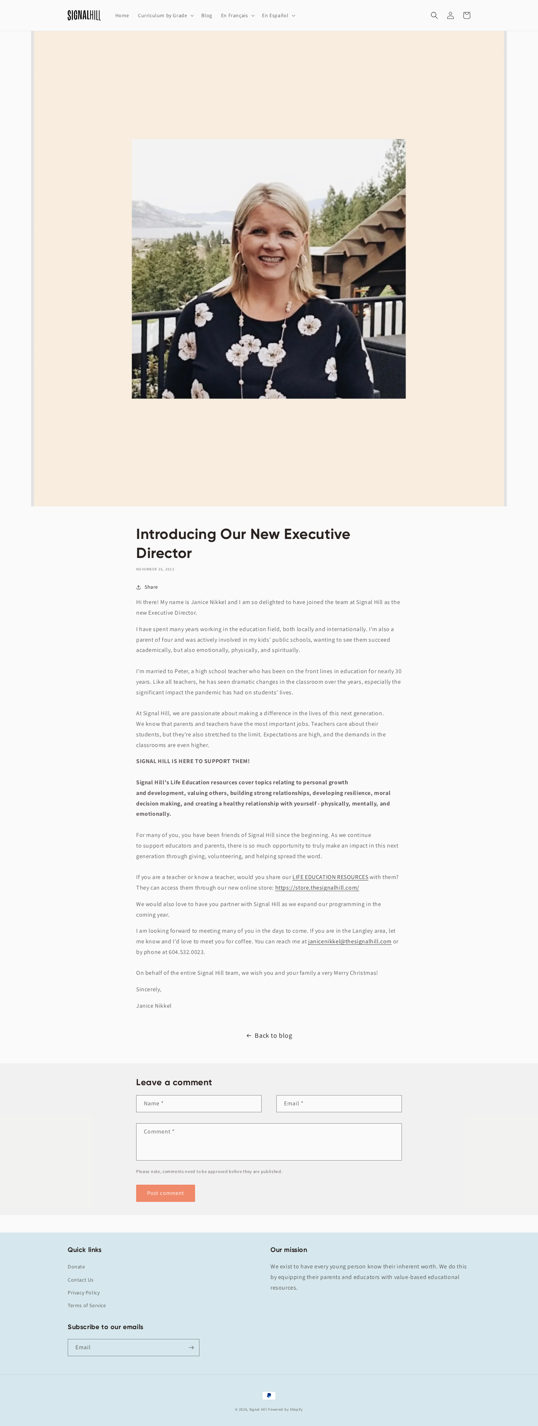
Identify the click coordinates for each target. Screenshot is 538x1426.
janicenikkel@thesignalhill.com (350, 941)
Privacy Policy (84, 1292)
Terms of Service (87, 1305)
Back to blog (273, 1035)
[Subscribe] (191, 1347)
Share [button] (151, 587)
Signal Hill (258, 1409)
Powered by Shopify (285, 1409)
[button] (165, 15)
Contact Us (81, 1279)
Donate (76, 1266)
